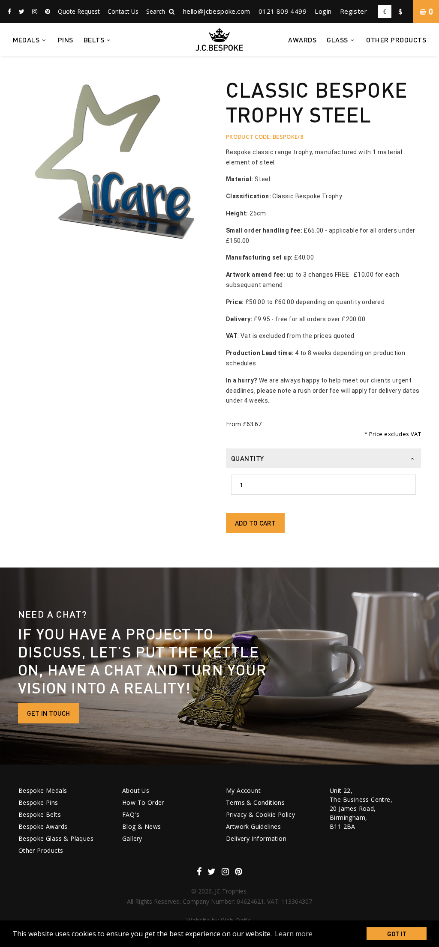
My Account (243, 790)
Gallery (132, 838)
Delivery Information (256, 838)
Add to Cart (255, 523)
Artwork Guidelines (253, 826)
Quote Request (79, 11)
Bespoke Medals (42, 790)
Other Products (396, 40)
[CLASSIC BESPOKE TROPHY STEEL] (115, 175)
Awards (302, 40)
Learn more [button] (294, 933)
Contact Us (123, 11)
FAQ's (130, 814)
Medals (26, 40)
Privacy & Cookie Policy (260, 814)
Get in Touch (48, 713)
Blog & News (141, 826)
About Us (135, 790)
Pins (65, 40)
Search (156, 11)
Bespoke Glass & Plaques (55, 838)
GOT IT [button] (396, 934)
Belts (94, 40)
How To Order (143, 802)
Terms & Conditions (255, 802)
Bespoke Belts (39, 814)
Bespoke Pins (38, 802)
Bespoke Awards (43, 826)
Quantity (247, 458)
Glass (337, 40)
